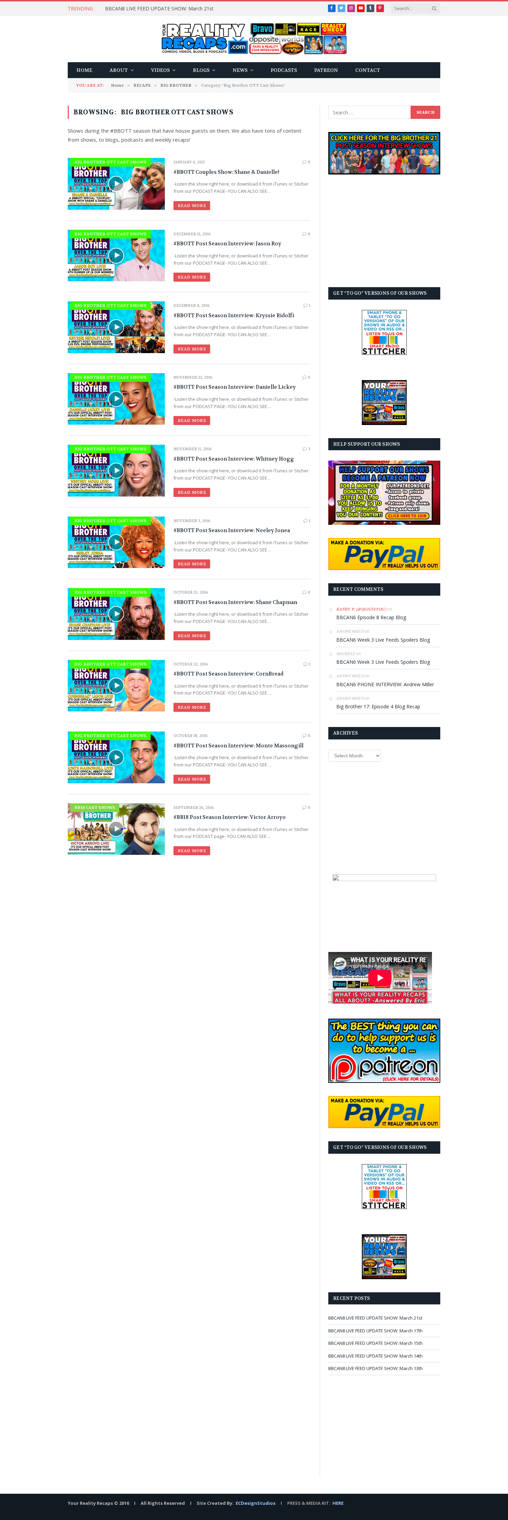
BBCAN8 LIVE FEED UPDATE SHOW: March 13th (375, 1368)
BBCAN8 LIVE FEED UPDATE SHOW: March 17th (375, 1331)
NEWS (240, 70)
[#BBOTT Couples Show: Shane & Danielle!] (116, 183)
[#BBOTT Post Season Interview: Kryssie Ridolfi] (116, 327)
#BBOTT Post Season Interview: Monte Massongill (238, 745)
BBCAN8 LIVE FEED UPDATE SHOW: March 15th (375, 1343)
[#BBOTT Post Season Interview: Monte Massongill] (116, 757)
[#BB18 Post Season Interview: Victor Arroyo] (116, 829)
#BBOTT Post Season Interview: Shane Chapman (235, 602)
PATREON (326, 70)
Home (84, 70)
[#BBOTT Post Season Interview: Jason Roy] (116, 255)
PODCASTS (284, 70)
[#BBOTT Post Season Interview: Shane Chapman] (116, 614)
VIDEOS (160, 70)
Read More (192, 205)
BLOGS (201, 70)
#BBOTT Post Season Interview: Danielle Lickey (234, 387)
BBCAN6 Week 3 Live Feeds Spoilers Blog (383, 639)
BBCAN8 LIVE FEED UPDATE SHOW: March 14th (375, 1356)
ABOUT (119, 70)
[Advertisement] (384, 231)
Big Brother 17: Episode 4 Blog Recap (378, 706)
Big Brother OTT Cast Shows (110, 162)
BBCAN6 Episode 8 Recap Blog (371, 617)
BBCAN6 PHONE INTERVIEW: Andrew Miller (385, 684)
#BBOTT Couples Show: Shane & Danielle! (226, 172)
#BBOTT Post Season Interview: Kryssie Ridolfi (233, 315)
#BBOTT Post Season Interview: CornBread (228, 673)
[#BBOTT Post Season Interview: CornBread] (116, 685)
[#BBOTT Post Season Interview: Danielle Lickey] (116, 399)
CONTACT (367, 70)
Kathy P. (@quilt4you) (361, 609)
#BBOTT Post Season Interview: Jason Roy (227, 243)
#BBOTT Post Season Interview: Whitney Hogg (233, 458)
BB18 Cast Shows (94, 807)
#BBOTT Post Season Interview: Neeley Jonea (231, 530)
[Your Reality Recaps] (254, 39)
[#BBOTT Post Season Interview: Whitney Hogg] (116, 470)
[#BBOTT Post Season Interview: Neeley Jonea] (116, 542)
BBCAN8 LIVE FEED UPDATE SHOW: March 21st (159, 9)
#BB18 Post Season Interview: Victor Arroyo (229, 817)
